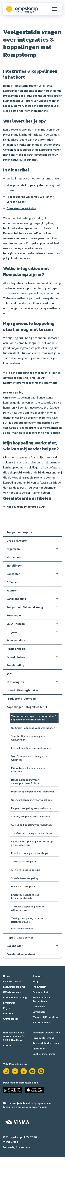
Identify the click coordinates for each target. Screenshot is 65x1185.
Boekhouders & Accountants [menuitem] (41, 999)
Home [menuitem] (6, 976)
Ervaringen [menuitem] (9, 1003)
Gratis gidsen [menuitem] (10, 1019)
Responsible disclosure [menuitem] (45, 1043)
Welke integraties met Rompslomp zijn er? (34, 178)
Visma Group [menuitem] (10, 1142)
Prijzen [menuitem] (7, 1008)
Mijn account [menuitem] (15, 557)
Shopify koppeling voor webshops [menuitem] (30, 816)
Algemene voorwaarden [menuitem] (46, 1032)
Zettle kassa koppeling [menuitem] (24, 861)
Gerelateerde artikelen (21, 208)
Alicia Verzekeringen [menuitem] (21, 928)
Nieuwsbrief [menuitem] (39, 987)
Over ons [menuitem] (8, 1013)
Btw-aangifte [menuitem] (15, 682)
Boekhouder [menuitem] (14, 946)
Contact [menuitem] (7, 1045)
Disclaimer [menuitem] (38, 1048)
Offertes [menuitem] (12, 582)
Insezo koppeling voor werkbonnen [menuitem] (31, 748)
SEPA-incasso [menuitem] (15, 624)
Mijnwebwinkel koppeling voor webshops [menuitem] (28, 769)
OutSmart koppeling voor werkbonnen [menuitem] (33, 728)
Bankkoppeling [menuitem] (16, 599)
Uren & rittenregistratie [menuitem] (22, 690)
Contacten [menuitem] (13, 574)
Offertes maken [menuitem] (12, 992)
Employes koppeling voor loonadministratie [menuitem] (25, 896)
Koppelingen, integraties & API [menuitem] (26, 707)
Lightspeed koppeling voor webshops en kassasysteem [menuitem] (32, 843)
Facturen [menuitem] (12, 590)
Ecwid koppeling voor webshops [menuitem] (29, 853)
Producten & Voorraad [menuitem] (21, 698)
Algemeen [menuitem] (13, 549)
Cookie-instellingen (44, 1054)
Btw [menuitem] (9, 673)
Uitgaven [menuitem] (12, 632)
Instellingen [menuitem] (14, 565)
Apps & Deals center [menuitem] (19, 937)
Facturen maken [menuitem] (12, 981)
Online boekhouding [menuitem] (15, 997)
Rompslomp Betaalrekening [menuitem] (24, 607)
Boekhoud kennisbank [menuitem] (20, 954)
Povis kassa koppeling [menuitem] (23, 886)
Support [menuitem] (37, 976)
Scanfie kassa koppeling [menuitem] (24, 878)
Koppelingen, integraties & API (26, 507)
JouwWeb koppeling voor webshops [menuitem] (31, 833)
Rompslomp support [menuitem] (20, 532)
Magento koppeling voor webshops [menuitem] (31, 808)
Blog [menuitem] (35, 981)
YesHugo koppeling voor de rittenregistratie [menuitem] (27, 920)
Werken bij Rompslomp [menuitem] (45, 1017)
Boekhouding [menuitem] (15, 665)
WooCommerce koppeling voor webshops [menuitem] (29, 758)
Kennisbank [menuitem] (39, 1006)
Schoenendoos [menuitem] (16, 640)
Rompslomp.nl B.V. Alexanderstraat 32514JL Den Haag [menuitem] (14, 1036)
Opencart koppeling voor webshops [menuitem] (31, 800)
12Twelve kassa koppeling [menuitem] (25, 870)
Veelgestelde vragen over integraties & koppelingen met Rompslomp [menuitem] (33, 717)
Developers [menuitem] (38, 1012)
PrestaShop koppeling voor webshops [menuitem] (32, 791)
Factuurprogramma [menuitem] (14, 987)
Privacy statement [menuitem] (43, 1038)
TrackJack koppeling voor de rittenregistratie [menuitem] (27, 908)
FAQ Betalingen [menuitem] (41, 1022)
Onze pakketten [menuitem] (16, 540)
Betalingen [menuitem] (13, 615)
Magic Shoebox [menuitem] (16, 649)
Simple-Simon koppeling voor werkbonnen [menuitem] (28, 737)
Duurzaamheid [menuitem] (40, 992)
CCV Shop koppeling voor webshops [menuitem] (31, 825)
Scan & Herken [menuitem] (15, 657)
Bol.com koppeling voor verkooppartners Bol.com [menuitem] (25, 781)
